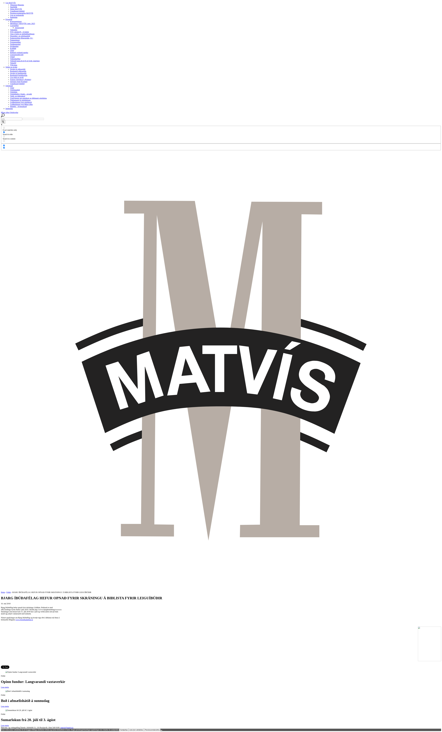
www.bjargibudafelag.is (24, 620)
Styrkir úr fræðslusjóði (18, 73)
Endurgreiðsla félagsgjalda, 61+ (21, 38)
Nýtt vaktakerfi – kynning (19, 32)
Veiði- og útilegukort (17, 96)
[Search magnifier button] (3, 122)
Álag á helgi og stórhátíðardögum (22, 34)
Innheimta (13, 17)
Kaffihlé (13, 48)
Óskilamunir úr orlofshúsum (20, 100)
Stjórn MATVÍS (16, 9)
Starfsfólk (13, 7)
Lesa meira (5, 687)
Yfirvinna (13, 65)
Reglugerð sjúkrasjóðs (18, 71)
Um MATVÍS (11, 3)
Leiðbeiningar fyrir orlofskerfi (21, 102)
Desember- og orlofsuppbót (20, 36)
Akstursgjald (19, 28)
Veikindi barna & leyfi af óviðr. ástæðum (25, 61)
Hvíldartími (14, 46)
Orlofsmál (9, 86)
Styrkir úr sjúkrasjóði (17, 69)
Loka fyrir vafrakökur (136, 730)
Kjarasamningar (16, 21)
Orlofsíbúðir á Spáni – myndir (21, 94)
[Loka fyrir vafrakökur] (161, 730)
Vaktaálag (13, 30)
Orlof (12, 50)
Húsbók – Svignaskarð (18, 106)
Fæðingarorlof (15, 44)
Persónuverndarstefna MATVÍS (21, 13)
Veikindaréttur (15, 59)
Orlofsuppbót (15, 90)
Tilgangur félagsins (17, 5)
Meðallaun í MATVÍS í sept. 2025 (22, 24)
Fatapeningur (15, 40)
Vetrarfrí (13, 63)
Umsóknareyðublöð (17, 11)
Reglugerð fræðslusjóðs (18, 75)
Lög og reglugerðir (17, 15)
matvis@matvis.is (67, 728)
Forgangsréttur (15, 42)
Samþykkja (124, 730)
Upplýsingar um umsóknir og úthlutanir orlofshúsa (28, 98)
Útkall (12, 57)
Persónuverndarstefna (152, 730)
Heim (3, 592)
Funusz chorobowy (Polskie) (20, 80)
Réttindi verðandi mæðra (19, 53)
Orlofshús (13, 92)
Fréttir (8, 592)
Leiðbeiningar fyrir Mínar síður (21, 104)
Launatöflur (14, 26)
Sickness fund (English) (18, 82)
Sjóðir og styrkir (11, 67)
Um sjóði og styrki (17, 77)
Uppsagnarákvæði (16, 55)
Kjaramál (9, 19)
